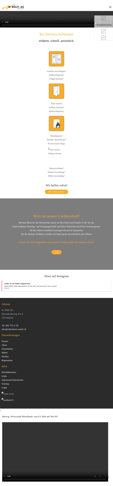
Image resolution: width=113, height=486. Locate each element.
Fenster (5, 341)
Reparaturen (7, 360)
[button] (110, 7)
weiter (56, 252)
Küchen (5, 356)
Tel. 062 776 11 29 (10, 325)
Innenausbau (7, 349)
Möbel (5, 352)
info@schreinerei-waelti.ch (14, 329)
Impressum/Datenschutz (12, 380)
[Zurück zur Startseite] (13, 5)
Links (4, 376)
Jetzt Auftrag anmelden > (56, 192)
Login (4, 387)
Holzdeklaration (9, 372)
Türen (4, 345)
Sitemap (5, 384)
